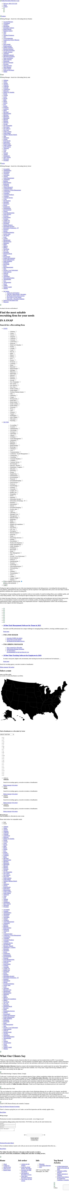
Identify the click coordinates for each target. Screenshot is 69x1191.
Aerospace (6, 173)
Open (23, 1176)
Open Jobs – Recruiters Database (15, 299)
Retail (4, 265)
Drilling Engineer (8, 47)
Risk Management (8, 267)
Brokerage (6, 184)
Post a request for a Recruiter (14, 647)
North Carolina (7, 131)
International (13, 504)
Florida (5, 94)
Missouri (5, 119)
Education (6, 202)
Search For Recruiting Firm (10, 300)
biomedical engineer (8, 27)
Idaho (4, 100)
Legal (4, 237)
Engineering (6, 206)
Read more (6, 631)
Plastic (5, 255)
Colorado (5, 87)
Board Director (7, 29)
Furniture (5, 219)
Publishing (6, 262)
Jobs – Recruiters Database (26, 1176)
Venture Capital (7, 287)
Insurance (5, 229)
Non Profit (6, 249)
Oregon (5, 139)
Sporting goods (14, 561)
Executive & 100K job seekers (26, 1170)
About (5, 5)
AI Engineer (6, 23)
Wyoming (6, 160)
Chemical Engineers (8, 35)
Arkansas (5, 84)
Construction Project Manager (11, 40)
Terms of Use (7, 1168)
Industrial (12, 497)
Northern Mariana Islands (10, 134)
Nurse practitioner (8, 58)
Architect (5, 24)
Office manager (7, 59)
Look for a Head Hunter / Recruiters (16, 294)
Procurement (6, 256)
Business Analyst (7, 31)
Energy (5, 205)
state (2, 74)
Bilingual (12, 443)
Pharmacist (6, 61)
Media (5, 244)
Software (5, 273)
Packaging (6, 252)
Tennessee (6, 148)
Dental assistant (7, 46)
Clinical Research (8, 187)
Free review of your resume (14, 297)
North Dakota (7, 133)
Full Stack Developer (9, 50)
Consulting (6, 193)
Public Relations (7, 261)
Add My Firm (7, 1167)
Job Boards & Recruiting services (15, 296)
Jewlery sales (6, 234)
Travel (5, 284)
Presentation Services (16, 537)
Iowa (4, 104)
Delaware (5, 91)
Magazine (6, 302)
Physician (5, 64)
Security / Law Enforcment (10, 270)
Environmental (7, 210)
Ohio (4, 136)
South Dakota (7, 146)
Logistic (5, 238)
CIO (4, 37)
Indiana (5, 103)
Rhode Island (6, 143)
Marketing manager (8, 55)
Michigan (5, 115)
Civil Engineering (8, 38)
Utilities (5, 285)
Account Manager (8, 21)
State (4, 822)
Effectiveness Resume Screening (15, 649)
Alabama (5, 80)
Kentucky (6, 107)
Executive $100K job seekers (14, 638)
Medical (5, 246)
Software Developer (8, 70)
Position (3, 16)
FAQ (40, 1167)
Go (4, 585)
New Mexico (6, 128)
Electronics (6, 203)
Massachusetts (7, 113)
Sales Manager (7, 67)
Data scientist (6, 44)
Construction (6, 191)
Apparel (5, 176)
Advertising (6, 172)
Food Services (7, 214)
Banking (5, 181)
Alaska (5, 81)
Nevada (5, 124)
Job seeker (11, 667)
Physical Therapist (8, 62)
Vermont (5, 153)
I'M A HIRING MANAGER (13, 581)
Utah (4, 151)
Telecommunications (8, 278)
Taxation (5, 275)
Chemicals (6, 185)
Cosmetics (6, 196)
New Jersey (6, 127)
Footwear (5, 216)
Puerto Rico (6, 142)
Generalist (13, 489)
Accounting (6, 169)
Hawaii (5, 98)
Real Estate (6, 264)
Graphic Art (6, 220)
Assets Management (8, 178)
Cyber (5, 199)
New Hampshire (7, 125)
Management (6, 240)
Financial (12, 479)
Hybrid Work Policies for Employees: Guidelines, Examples (63, 1178)
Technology (6, 276)
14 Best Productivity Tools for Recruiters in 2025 (63, 1168)
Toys (4, 281)
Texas (4, 150)
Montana (5, 121)
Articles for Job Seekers (13, 293)
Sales (4, 268)
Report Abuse (7, 1170)
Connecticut (6, 89)
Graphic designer (7, 52)
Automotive (6, 179)
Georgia (5, 95)
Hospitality (6, 223)
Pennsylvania (6, 140)
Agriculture (6, 175)
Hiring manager (4, 667)
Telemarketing (7, 279)
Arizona (5, 83)
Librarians (6, 53)
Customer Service (8, 197)
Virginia (5, 154)
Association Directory (45, 1165)
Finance (5, 211)
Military (5, 247)
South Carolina (7, 145)
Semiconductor (7, 272)
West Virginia (7, 157)
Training (12, 571)
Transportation (7, 282)
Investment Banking (8, 232)
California (6, 86)
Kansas (5, 106)
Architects (13, 437)
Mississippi (6, 118)
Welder (5, 71)
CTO (4, 43)
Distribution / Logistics (16, 467)
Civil (11, 450)
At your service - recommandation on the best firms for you (18, 651)
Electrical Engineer (8, 49)
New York (6, 130)
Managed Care (14, 514)
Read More (3, 1112)
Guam (5, 97)
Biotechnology (7, 182)
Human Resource (8, 225)
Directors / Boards (15, 465)
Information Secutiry (8, 226)
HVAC (12, 495)
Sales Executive (7, 65)
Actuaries (12, 427)
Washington (6, 156)
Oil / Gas (5, 250)
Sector (3, 163)
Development (7, 200)
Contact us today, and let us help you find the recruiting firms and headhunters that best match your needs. (28, 605)
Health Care (6, 222)
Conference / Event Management (12, 190)
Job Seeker (6, 235)
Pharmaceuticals (7, 253)
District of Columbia (8, 92)
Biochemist (6, 26)
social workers (7, 68)
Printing (12, 539)
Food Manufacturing (8, 213)
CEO (4, 32)
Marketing (6, 243)
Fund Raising (7, 217)
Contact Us (6, 1165)
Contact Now (34, 1139)
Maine (5, 110)
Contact (5, 6)
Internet (5, 231)
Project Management (8, 259)
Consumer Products (8, 194)
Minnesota (6, 116)
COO (4, 41)
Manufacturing (7, 241)
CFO (4, 34)
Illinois (5, 101)
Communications (7, 188)
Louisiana (6, 109)
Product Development (9, 258)
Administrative (7, 170)
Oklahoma (6, 137)
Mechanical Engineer (9, 56)
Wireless (5, 288)
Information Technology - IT (11, 228)
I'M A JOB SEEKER (10, 583)
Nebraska (5, 122)
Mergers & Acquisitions (16, 524)
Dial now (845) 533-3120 (10, 3)
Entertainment (7, 208)
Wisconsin (6, 159)
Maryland (5, 112)
